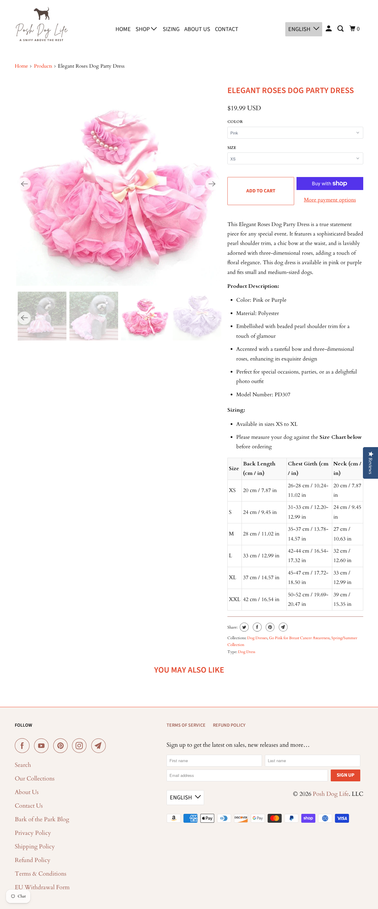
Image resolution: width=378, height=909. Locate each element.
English (299, 29)
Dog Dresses (257, 638)
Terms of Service (186, 725)
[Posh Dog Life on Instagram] (81, 745)
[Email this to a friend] (282, 627)
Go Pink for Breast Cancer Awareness (299, 638)
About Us (197, 29)
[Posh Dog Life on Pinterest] (62, 745)
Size (231, 147)
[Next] (212, 183)
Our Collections (35, 779)
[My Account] (329, 28)
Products (43, 66)
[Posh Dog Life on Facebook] (23, 745)
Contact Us (29, 806)
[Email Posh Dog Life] (100, 745)
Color (235, 121)
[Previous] (24, 183)
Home (123, 29)
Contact (226, 29)
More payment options (330, 200)
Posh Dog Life (331, 794)
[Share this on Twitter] (243, 627)
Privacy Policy (33, 833)
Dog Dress (246, 652)
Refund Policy (32, 860)
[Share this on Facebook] (256, 627)
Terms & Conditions (40, 874)
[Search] (341, 28)
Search (23, 765)
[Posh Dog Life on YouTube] (43, 745)
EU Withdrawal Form (42, 887)
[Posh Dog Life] (41, 28)
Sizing (171, 29)
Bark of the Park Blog (42, 819)
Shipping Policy (35, 846)
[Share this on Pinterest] (269, 627)
